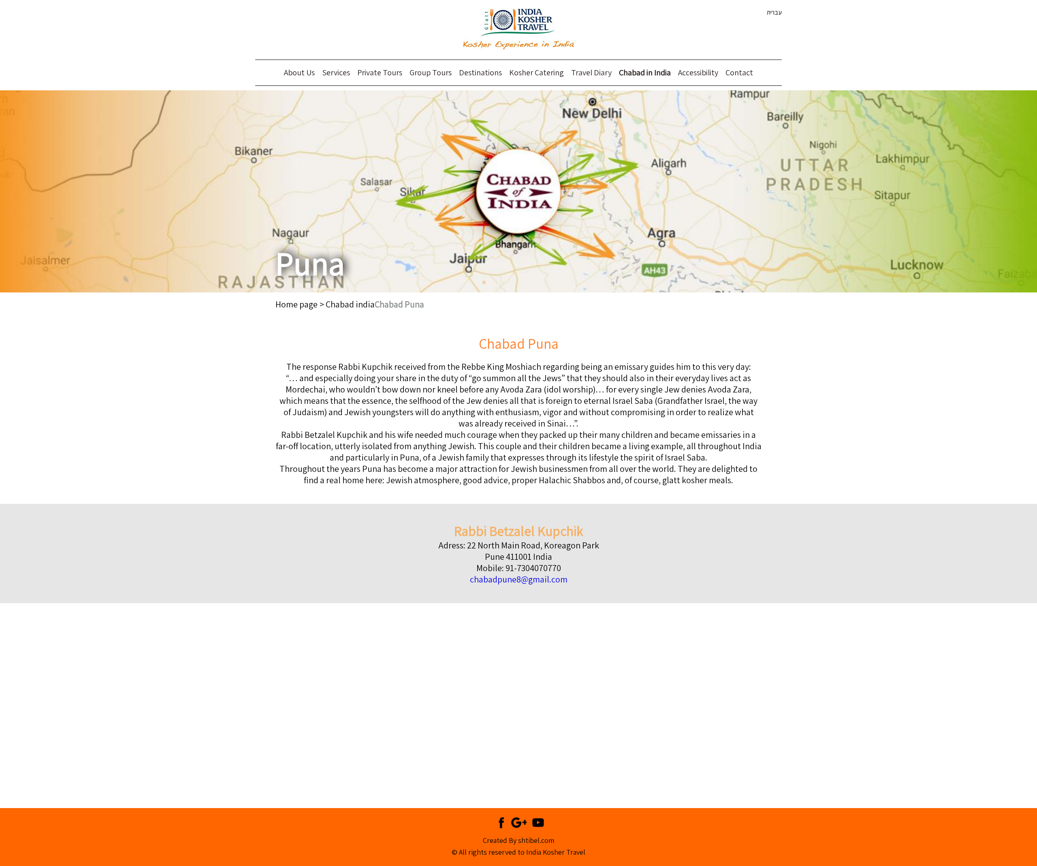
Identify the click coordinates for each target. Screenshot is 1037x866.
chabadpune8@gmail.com (519, 579)
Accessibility (698, 72)
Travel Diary (591, 72)
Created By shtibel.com (518, 840)
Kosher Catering (536, 72)
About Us (299, 72)
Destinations (480, 72)
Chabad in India (645, 72)
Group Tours (431, 72)
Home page (296, 304)
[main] (518, 562)
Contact (739, 72)
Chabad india (350, 304)
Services (336, 72)
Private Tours (379, 72)
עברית (774, 12)
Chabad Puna (399, 304)
